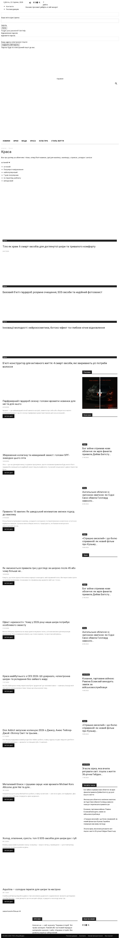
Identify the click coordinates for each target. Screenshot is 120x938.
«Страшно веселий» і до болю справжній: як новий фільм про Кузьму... (99, 541)
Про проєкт (109, 936)
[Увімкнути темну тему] (30, 2)
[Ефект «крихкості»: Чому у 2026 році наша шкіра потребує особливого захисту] (40, 605)
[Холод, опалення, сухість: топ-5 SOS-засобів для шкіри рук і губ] (40, 821)
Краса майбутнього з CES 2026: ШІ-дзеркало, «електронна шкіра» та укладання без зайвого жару (36, 678)
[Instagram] (35, 2)
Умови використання (95, 936)
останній (7, 167)
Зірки (15, 141)
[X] (39, 2)
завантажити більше (11, 911)
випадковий (8, 181)
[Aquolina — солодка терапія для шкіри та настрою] (40, 872)
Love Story (86, 674)
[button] (116, 84)
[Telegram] (37, 2)
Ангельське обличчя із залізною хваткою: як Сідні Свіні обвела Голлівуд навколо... (98, 496)
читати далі (8, 416)
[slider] (99, 392)
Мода (24, 141)
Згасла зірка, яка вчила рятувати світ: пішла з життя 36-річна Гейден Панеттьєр (100, 830)
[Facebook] (33, 2)
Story (84, 488)
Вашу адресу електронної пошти (14, 42)
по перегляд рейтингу (12, 178)
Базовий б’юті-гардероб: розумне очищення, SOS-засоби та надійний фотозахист (52, 292)
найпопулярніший (10, 172)
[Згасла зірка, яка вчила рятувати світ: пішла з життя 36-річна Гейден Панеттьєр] (99, 753)
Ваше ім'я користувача (10, 17)
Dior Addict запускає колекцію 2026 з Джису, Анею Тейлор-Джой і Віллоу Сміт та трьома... (37, 732)
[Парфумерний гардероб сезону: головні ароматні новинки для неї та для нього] (40, 384)
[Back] (43, 2)
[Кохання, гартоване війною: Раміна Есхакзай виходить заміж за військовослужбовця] (99, 663)
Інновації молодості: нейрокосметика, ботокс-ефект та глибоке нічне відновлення (54, 327)
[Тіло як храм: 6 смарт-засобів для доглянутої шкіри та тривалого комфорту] (60, 211)
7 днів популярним (11, 175)
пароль (4, 25)
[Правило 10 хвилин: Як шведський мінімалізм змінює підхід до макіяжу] (40, 495)
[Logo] (57, 108)
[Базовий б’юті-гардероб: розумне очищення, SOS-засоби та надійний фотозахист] (60, 268)
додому (3, 148)
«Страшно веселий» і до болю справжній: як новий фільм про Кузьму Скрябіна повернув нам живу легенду (100, 821)
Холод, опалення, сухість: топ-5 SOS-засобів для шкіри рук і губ (40, 838)
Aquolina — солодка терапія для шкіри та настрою (32, 889)
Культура (43, 141)
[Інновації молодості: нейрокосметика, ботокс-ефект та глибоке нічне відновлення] (60, 307)
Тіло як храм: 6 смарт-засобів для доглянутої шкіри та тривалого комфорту (49, 246)
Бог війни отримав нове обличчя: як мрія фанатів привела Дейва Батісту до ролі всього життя (99, 792)
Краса (33, 141)
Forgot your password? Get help (13, 30)
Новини (6, 141)
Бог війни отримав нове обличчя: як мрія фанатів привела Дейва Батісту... (97, 451)
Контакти (10, 6)
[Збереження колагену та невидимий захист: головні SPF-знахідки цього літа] (40, 438)
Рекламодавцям (71, 936)
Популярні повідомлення (13, 169)
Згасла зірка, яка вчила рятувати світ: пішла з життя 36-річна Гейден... (99, 771)
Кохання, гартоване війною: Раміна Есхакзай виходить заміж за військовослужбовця (97, 811)
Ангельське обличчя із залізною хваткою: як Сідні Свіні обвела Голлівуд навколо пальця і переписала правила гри (100, 802)
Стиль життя (57, 141)
